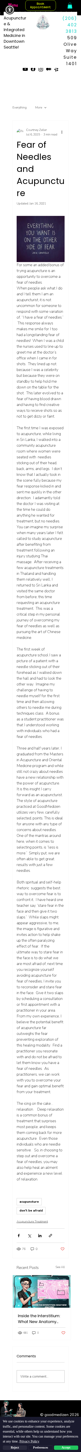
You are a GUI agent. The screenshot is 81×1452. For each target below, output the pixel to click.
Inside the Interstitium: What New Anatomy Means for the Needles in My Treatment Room (41, 1319)
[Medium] (49, 69)
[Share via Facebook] (19, 1236)
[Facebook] (33, 69)
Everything (20, 107)
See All (60, 1267)
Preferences (40, 1447)
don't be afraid (31, 1210)
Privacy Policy (29, 1441)
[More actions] (62, 132)
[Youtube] (25, 69)
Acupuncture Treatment (32, 1221)
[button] (10, 10)
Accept (66, 1447)
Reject (15, 1447)
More (38, 107)
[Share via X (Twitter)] (29, 1236)
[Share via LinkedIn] (40, 1236)
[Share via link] (50, 1236)
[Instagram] (41, 69)
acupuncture (29, 1202)
